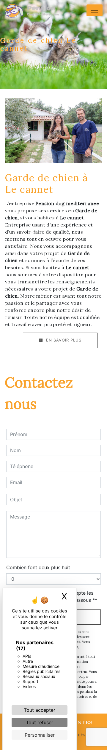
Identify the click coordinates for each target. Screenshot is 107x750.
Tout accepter (39, 710)
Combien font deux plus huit (38, 567)
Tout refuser (39, 722)
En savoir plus (63, 340)
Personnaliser (40, 735)
